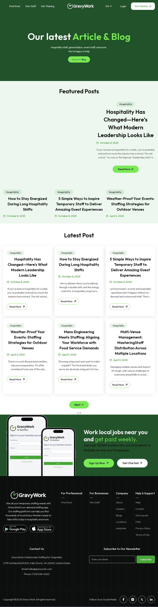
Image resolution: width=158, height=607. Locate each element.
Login (123, 6)
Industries (121, 528)
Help (137, 502)
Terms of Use (142, 534)
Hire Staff (30, 6)
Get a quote (141, 515)
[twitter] (142, 599)
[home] (80, 6)
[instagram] (132, 599)
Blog (83, 59)
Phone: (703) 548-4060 (37, 574)
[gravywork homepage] (28, 495)
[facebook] (123, 599)
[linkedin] (151, 599)
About (119, 502)
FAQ (138, 521)
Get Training (47, 6)
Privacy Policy (142, 528)
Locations (121, 521)
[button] (110, 6)
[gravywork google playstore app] (15, 528)
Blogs (119, 515)
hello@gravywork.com (40, 568)
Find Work (14, 6)
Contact (139, 508)
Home (75, 59)
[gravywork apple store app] (42, 528)
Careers (120, 508)
